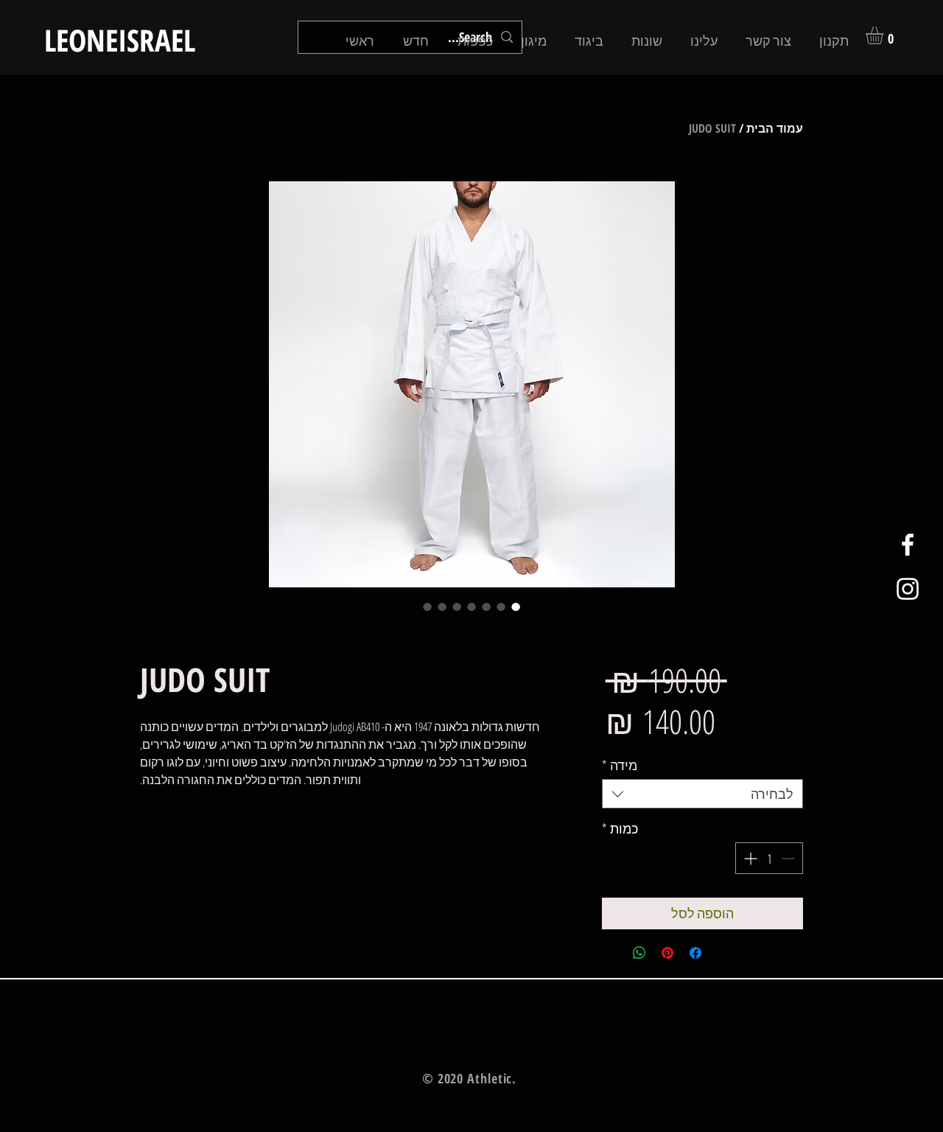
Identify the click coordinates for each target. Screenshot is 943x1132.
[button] (885, 35)
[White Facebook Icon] (907, 544)
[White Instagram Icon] (907, 589)
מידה (619, 765)
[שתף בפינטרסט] (667, 953)
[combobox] (702, 793)
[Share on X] (611, 953)
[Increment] (748, 858)
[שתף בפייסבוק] (695, 953)
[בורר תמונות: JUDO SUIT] (515, 606)
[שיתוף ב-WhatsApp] (639, 953)
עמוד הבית (774, 128)
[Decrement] (789, 858)
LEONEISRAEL (119, 39)
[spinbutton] (769, 858)
